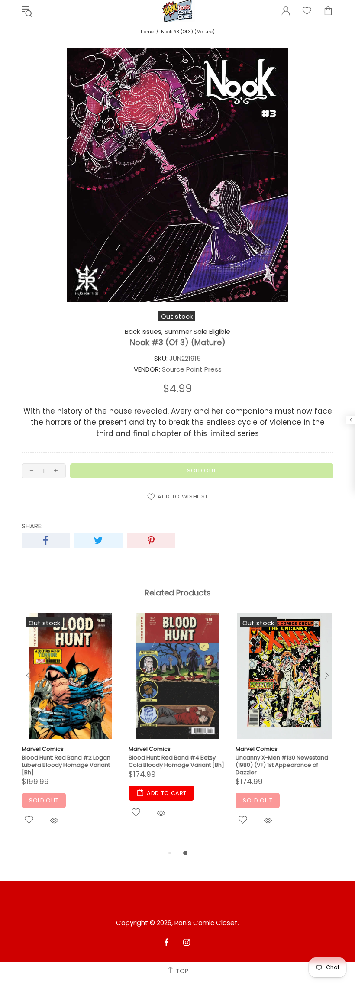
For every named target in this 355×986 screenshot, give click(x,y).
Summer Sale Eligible (197, 331)
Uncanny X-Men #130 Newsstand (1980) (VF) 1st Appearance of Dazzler (282, 765)
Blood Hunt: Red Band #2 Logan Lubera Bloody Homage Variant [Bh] (66, 765)
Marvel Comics (43, 749)
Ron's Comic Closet (206, 922)
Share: (32, 526)
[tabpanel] (70, 730)
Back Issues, (144, 331)
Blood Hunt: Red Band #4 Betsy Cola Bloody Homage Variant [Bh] (176, 761)
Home (147, 32)
